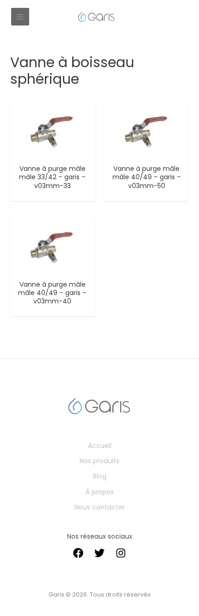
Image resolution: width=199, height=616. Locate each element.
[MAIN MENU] (20, 17)
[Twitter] (99, 553)
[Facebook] (78, 553)
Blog (99, 476)
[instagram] (121, 553)
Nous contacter (100, 507)
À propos (100, 492)
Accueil (100, 445)
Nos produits (99, 460)
